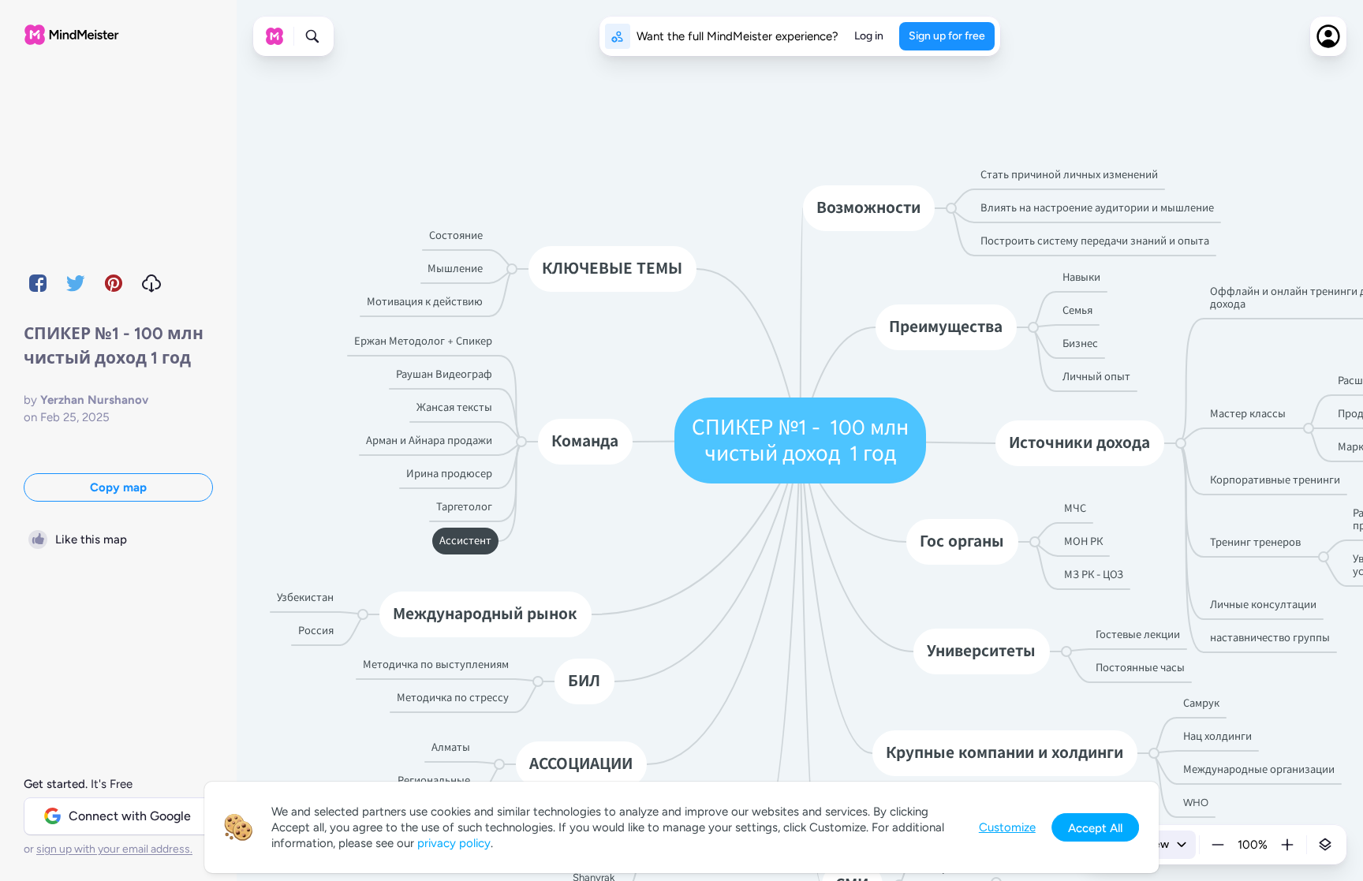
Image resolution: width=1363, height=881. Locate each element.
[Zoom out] (1218, 845)
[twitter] (76, 283)
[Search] (312, 36)
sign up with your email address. (114, 849)
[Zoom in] (1287, 845)
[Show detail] (1325, 845)
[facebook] (38, 283)
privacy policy (454, 843)
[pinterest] (113, 283)
